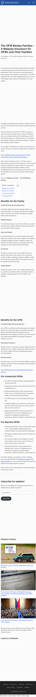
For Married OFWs (7, 196)
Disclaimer (20, 687)
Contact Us (13, 684)
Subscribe (6, 498)
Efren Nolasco (12, 2)
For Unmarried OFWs (8, 193)
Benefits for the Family (8, 188)
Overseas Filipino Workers (25, 630)
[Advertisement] (18, 23)
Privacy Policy (11, 687)
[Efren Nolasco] (3, 2)
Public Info (4, 58)
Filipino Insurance (7, 628)
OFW (33, 628)
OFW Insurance (11, 630)
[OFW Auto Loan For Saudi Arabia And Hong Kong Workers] (18, 553)
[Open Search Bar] (29, 2)
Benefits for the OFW (8, 191)
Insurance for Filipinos (26, 628)
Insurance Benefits (16, 628)
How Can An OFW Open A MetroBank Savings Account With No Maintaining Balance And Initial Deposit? (16, 593)
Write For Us (29, 684)
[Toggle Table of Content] (17, 185)
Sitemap (27, 687)
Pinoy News (30, 56)
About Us (5, 684)
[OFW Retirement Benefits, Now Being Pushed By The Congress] (18, 608)
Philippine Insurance (6, 632)
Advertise (21, 684)
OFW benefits (4, 630)
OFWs (17, 630)
